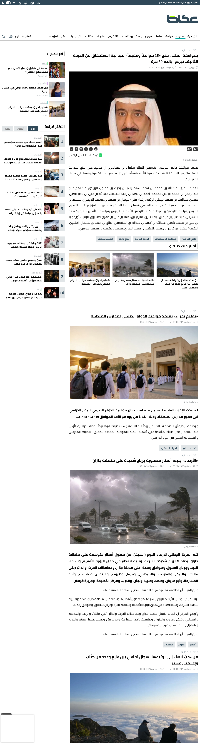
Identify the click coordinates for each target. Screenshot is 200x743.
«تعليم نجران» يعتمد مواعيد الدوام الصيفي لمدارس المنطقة (28, 109)
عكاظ (193, 50)
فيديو (148, 36)
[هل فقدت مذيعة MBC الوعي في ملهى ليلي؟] (57, 89)
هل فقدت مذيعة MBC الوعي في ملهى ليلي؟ (25, 89)
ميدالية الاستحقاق (165, 238)
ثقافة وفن (113, 36)
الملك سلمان (105, 238)
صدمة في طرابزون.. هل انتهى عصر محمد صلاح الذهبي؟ (28, 70)
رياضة (139, 36)
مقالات (89, 36)
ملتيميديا (76, 36)
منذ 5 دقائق (42, 76)
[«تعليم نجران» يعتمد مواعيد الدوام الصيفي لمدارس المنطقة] (57, 109)
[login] (20, 3)
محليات (180, 36)
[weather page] (25, 3)
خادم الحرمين (189, 238)
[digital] (38, 3)
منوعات (100, 36)
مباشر (64, 36)
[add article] (32, 3)
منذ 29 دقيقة (42, 95)
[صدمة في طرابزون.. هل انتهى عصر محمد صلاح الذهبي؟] (57, 70)
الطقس (169, 644)
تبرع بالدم (123, 238)
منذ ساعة (43, 115)
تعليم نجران (189, 448)
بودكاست (127, 36)
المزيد (54, 36)
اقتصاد (158, 36)
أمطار (193, 644)
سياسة (169, 36)
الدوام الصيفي (169, 448)
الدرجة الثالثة (142, 238)
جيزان (181, 644)
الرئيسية (192, 36)
